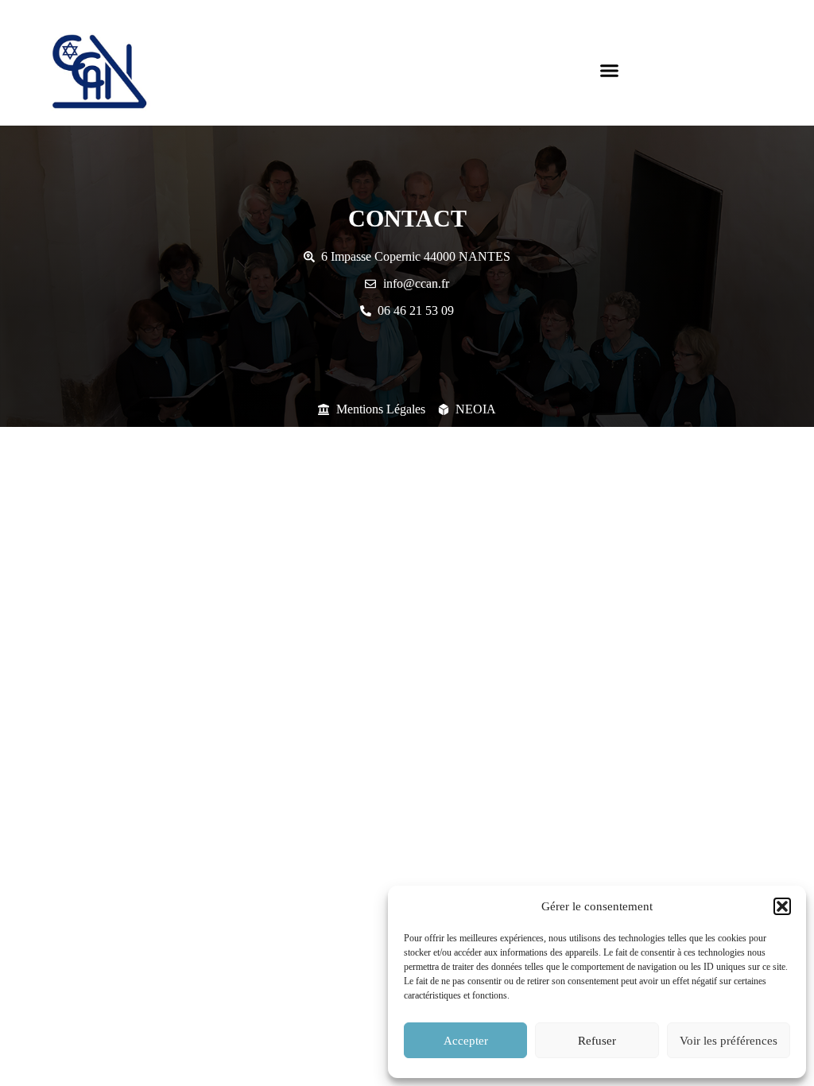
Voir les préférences (728, 1040)
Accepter (466, 1040)
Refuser (597, 1040)
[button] (782, 906)
